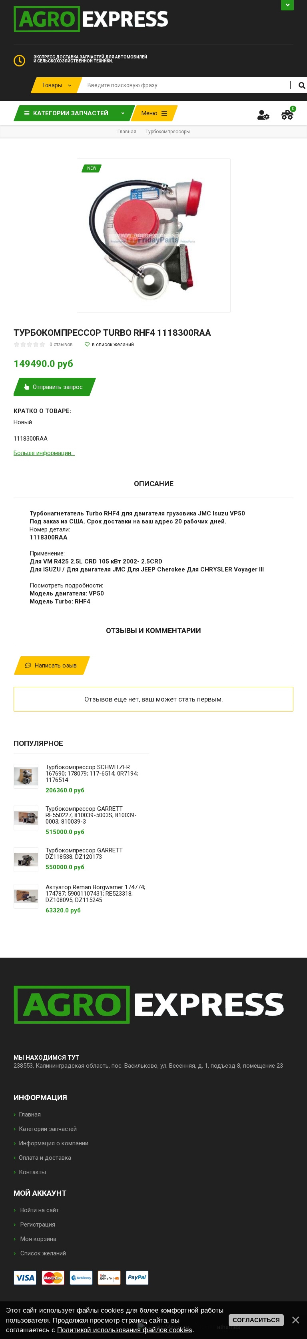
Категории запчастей (48, 1129)
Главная (30, 1114)
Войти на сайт (39, 1210)
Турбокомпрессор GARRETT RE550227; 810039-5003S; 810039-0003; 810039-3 (91, 815)
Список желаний (42, 1253)
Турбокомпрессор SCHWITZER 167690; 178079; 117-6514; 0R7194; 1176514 (92, 773)
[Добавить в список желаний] (109, 344)
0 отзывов (61, 344)
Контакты (32, 1172)
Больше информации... (44, 453)
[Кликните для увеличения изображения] (154, 235)
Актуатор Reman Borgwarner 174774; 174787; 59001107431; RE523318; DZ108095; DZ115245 (95, 893)
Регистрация (37, 1224)
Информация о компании (53, 1143)
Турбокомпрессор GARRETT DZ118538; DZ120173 (84, 853)
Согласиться (256, 1320)
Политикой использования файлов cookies (124, 1329)
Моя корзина (37, 1239)
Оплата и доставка (45, 1157)
